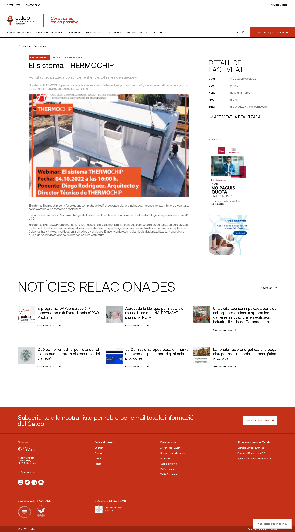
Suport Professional (19, 32)
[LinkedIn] (34, 482)
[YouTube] (41, 482)
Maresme (165, 458)
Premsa (98, 453)
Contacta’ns (33, 5)
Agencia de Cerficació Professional (254, 458)
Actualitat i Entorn (137, 32)
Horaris (98, 463)
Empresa (74, 32)
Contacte (99, 458)
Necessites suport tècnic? (272, 523)
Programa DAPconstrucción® (251, 453)
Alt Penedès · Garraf (170, 448)
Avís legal (252, 529)
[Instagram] (20, 482)
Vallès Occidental (168, 474)
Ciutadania (114, 32)
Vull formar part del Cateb (272, 32)
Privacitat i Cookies (268, 529)
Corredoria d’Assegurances (250, 448)
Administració (93, 32)
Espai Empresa (39, 57)
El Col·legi (160, 32)
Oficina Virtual (279, 5)
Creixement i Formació (50, 32)
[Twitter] (27, 482)
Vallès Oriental (167, 469)
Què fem (99, 448)
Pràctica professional (67, 57)
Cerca (238, 32)
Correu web (13, 5)
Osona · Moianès (168, 463)
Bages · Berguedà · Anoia (172, 453)
